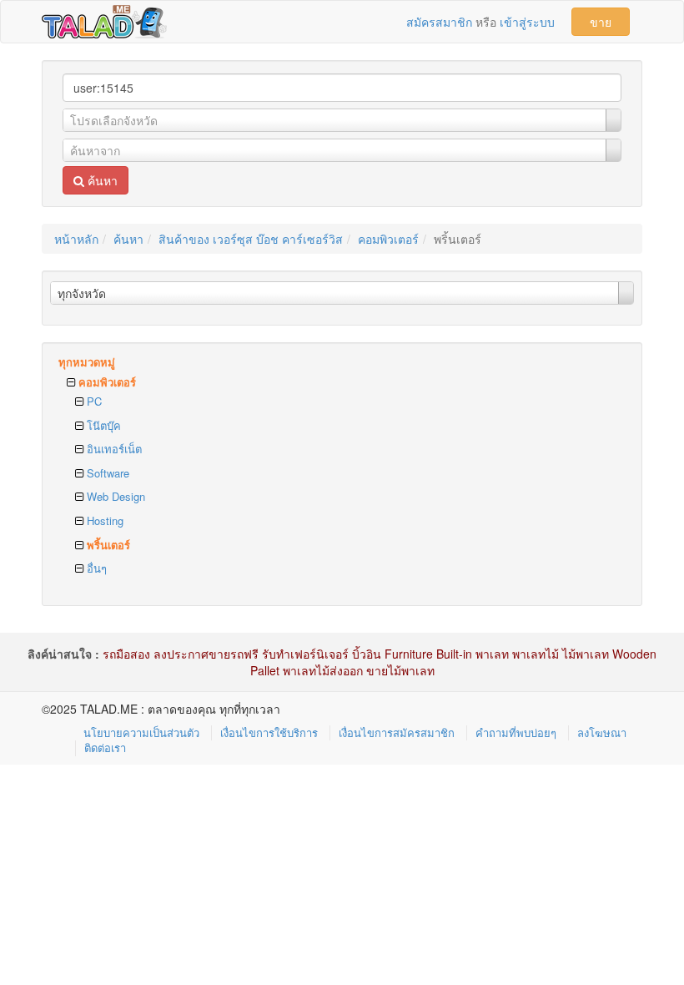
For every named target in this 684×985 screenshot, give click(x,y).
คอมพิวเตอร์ (388, 238)
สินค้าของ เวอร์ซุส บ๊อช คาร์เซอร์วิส (250, 238)
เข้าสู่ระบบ (527, 21)
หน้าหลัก (76, 238)
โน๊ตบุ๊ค (102, 425)
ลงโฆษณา (601, 732)
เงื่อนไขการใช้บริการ (269, 732)
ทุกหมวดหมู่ (86, 362)
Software (106, 473)
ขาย (600, 21)
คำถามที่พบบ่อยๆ (515, 732)
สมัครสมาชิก (439, 21)
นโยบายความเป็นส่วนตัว (141, 732)
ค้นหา (101, 180)
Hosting (103, 520)
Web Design (114, 496)
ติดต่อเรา (105, 747)
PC (92, 401)
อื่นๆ (95, 568)
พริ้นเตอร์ (106, 545)
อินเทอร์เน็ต (112, 449)
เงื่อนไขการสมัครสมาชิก (397, 732)
